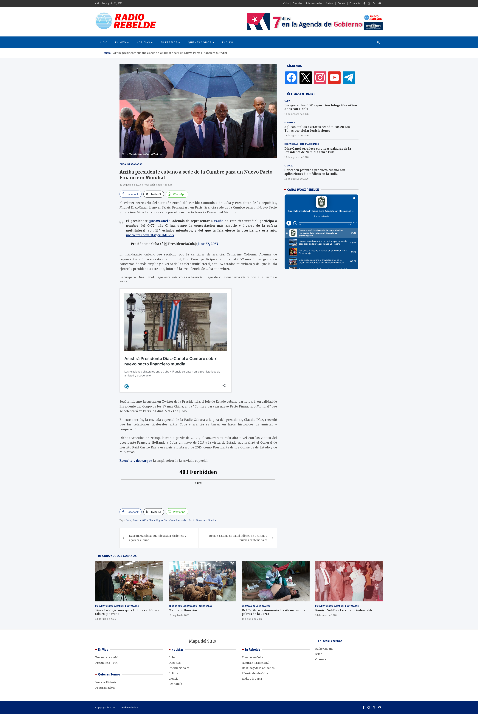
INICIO (103, 42)
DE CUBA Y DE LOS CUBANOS (117, 556)
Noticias (143, 42)
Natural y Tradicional (255, 662)
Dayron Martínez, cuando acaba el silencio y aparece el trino (157, 538)
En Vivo (120, 42)
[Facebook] (364, 3)
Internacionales (314, 3)
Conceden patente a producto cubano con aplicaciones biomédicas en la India (314, 172)
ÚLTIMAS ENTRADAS (301, 94)
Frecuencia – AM (106, 657)
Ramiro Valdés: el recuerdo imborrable (344, 610)
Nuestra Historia (106, 682)
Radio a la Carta (252, 678)
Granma (320, 659)
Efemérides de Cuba (255, 673)
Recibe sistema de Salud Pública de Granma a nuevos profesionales (238, 538)
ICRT (318, 654)
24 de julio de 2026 (105, 618)
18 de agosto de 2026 (296, 113)
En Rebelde (169, 42)
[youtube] (334, 77)
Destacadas (134, 164)
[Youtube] (380, 3)
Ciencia (341, 3)
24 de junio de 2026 (325, 615)
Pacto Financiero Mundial (202, 520)
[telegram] (349, 77)
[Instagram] (369, 3)
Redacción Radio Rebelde (158, 184)
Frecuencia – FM (106, 662)
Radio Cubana (324, 648)
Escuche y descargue (136, 460)
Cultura (329, 3)
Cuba (286, 3)
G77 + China (148, 520)
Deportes (297, 3)
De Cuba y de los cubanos (109, 605)
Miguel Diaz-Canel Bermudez (172, 520)
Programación (105, 687)
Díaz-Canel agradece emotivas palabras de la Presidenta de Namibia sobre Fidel (317, 150)
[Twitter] (374, 3)
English (228, 42)
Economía (355, 3)
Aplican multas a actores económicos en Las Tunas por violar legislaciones (317, 128)
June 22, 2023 (208, 244)
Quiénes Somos (200, 42)
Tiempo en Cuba (252, 657)
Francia (137, 520)
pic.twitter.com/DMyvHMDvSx (150, 235)
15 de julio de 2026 (252, 618)
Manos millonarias (183, 610)
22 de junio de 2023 (130, 184)
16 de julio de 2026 (179, 615)
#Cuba (219, 221)
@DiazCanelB (159, 221)
